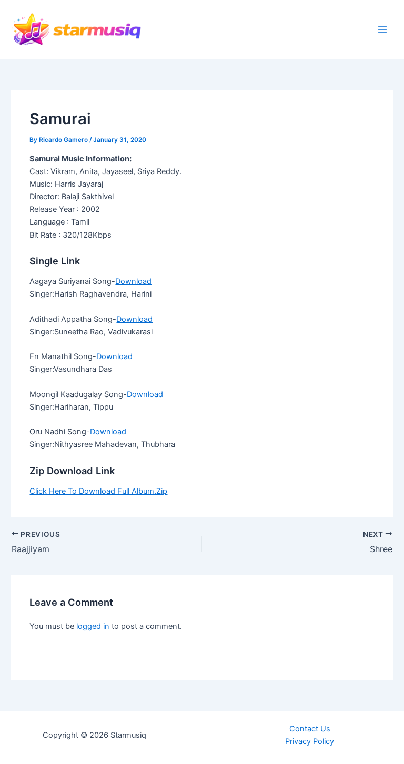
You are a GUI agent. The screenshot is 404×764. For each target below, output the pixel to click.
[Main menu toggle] (382, 29)
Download (133, 281)
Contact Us (309, 729)
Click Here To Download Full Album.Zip (98, 491)
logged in (92, 626)
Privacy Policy (309, 741)
